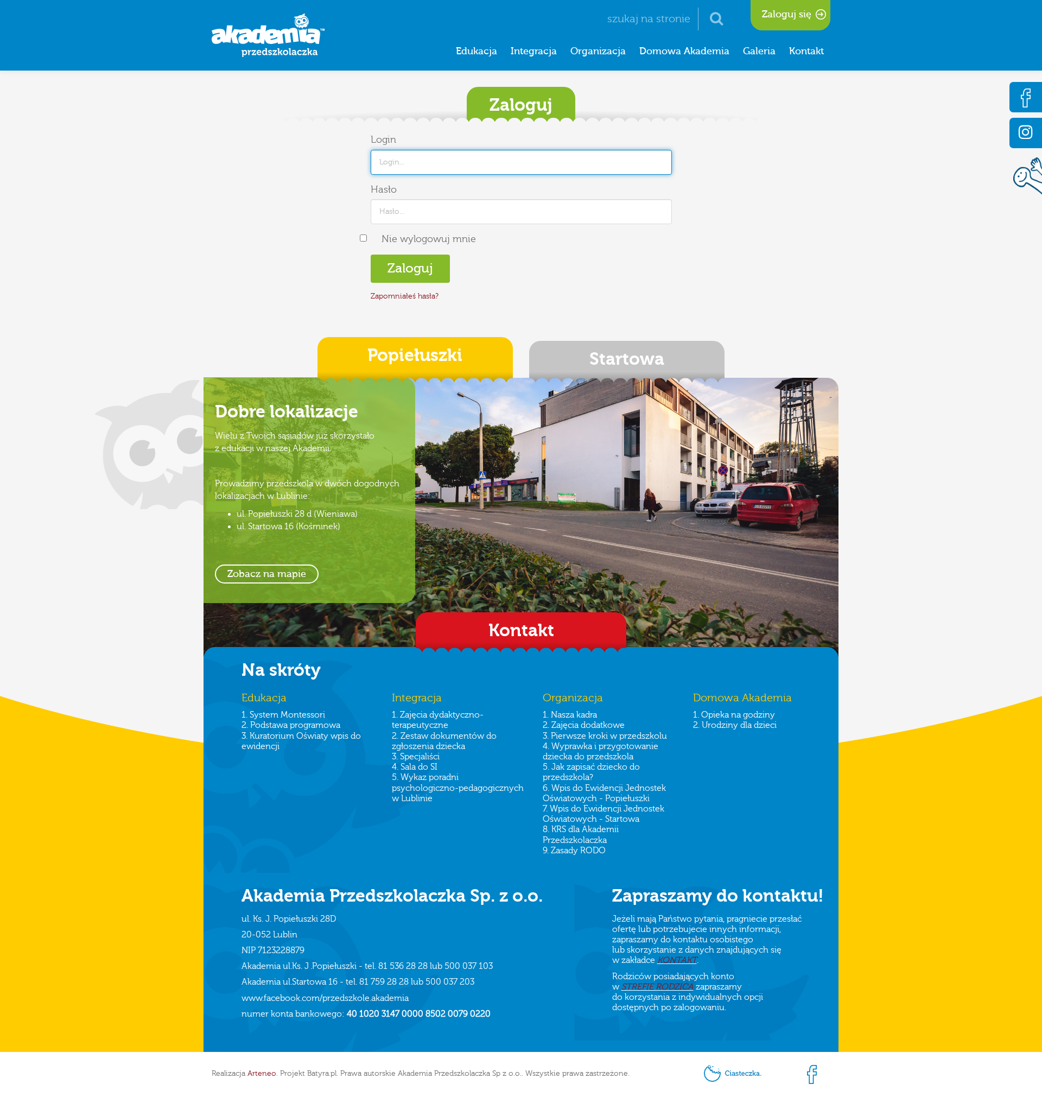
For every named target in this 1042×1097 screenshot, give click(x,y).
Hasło (384, 189)
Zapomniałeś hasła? (405, 296)
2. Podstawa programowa (291, 725)
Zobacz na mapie (266, 574)
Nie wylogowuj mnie (429, 239)
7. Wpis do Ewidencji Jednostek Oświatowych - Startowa (603, 814)
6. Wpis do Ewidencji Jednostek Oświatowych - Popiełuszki (604, 793)
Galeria (759, 51)
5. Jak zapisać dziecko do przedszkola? (591, 772)
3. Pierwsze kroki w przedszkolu (605, 736)
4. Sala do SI (414, 767)
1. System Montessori (283, 715)
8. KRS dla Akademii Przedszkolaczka (581, 835)
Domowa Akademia (684, 51)
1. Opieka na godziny (734, 715)
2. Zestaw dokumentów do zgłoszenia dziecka (444, 741)
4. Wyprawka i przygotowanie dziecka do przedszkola (600, 751)
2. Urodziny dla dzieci (735, 725)
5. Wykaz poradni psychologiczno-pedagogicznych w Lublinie (458, 787)
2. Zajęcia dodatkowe (584, 725)
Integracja (534, 51)
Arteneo (261, 1073)
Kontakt (806, 51)
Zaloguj (410, 268)
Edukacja (476, 51)
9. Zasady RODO (574, 850)
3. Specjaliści (416, 757)
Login (383, 139)
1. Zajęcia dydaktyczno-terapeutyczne (438, 720)
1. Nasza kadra (570, 715)
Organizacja (598, 51)
